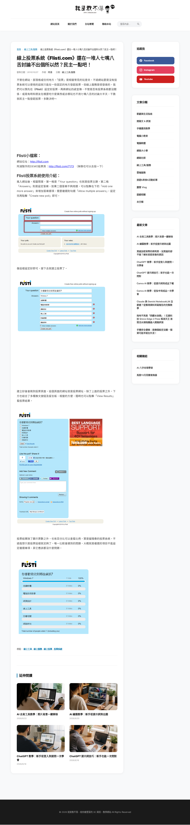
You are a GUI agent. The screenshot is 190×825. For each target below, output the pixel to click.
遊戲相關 (141, 194)
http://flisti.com (39, 161)
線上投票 (48, 649)
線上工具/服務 (30, 49)
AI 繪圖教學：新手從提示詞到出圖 (154, 243)
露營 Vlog (142, 187)
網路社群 (141, 157)
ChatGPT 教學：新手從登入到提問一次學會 (155, 264)
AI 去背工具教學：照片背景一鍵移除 (155, 236)
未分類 (140, 201)
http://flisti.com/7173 (61, 166)
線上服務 (38, 649)
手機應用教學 (143, 128)
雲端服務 (141, 172)
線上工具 (28, 649)
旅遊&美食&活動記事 (147, 179)
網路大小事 (142, 150)
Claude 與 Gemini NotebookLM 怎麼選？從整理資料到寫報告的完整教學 (155, 305)
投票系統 (58, 649)
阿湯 (50, 72)
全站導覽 (89, 24)
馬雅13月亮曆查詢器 (147, 375)
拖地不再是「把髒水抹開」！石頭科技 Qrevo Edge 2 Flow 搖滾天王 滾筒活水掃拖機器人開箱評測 (154, 319)
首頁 (19, 49)
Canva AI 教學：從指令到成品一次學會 (155, 292)
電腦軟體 (141, 143)
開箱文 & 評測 (144, 121)
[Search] (138, 24)
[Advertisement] (67, 126)
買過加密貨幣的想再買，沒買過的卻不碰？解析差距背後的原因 (154, 253)
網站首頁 (54, 24)
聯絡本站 (106, 24)
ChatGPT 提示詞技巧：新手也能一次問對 (155, 274)
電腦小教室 (142, 135)
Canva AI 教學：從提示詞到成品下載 (155, 283)
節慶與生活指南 (144, 113)
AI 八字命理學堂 (145, 367)
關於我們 (72, 24)
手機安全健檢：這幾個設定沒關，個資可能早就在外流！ (154, 331)
